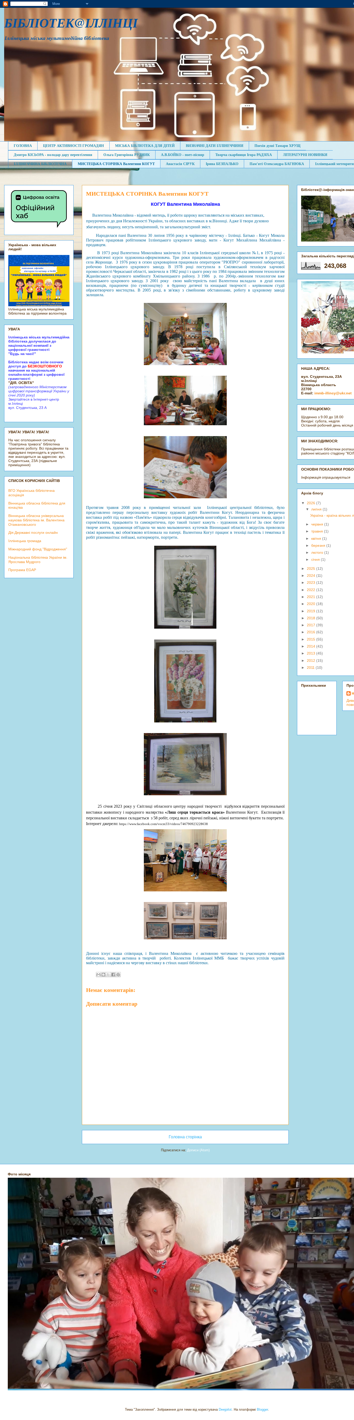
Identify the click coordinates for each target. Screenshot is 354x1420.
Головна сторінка (185, 1137)
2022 (311, 590)
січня (316, 559)
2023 (311, 582)
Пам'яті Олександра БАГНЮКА (277, 163)
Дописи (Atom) (198, 1150)
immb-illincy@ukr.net (333, 393)
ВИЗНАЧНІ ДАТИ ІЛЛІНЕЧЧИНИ (214, 145)
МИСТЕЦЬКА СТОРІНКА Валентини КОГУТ (116, 163)
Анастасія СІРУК (180, 163)
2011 (311, 667)
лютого (317, 552)
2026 (311, 503)
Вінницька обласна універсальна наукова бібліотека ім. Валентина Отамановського (36, 520)
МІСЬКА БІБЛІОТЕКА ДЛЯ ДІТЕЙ (145, 145)
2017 (311, 625)
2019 (311, 611)
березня (318, 545)
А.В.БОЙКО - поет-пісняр (182, 154)
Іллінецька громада (24, 541)
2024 (311, 575)
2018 (311, 618)
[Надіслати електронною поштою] (98, 974)
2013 (311, 653)
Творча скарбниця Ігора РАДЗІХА (243, 154)
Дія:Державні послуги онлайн (33, 532)
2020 (311, 604)
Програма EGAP (22, 570)
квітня (316, 538)
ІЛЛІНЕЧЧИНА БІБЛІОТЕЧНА (40, 163)
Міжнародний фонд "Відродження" (37, 549)
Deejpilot (225, 1409)
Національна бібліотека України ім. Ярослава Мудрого (37, 559)
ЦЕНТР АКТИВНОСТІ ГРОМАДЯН (73, 145)
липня (317, 509)
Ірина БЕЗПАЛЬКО (222, 163)
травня (317, 531)
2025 (311, 568)
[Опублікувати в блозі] (103, 974)
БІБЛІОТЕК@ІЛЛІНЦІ (71, 22)
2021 (311, 597)
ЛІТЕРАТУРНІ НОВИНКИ (305, 154)
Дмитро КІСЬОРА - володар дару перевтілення (53, 154)
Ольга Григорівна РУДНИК (126, 154)
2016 (311, 632)
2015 (311, 639)
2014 (311, 646)
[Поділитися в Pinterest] (118, 974)
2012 (311, 660)
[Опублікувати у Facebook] (113, 974)
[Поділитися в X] (108, 974)
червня (317, 524)
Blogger (262, 1409)
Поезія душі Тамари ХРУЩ (277, 145)
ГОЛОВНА (23, 145)
